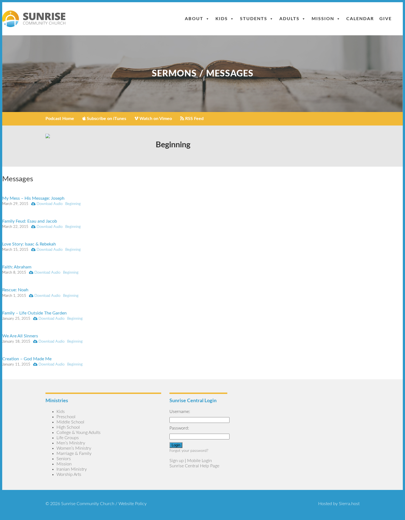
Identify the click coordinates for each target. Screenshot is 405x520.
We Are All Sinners (20, 336)
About (194, 19)
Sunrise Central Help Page (194, 466)
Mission (323, 19)
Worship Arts (68, 474)
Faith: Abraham (16, 267)
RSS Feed (194, 118)
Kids (221, 19)
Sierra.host (349, 504)
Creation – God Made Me (27, 359)
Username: (179, 411)
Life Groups (67, 438)
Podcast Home (59, 118)
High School (68, 427)
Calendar (360, 19)
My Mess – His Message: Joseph (33, 198)
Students (253, 19)
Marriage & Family (73, 453)
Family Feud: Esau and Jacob (29, 221)
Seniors (63, 459)
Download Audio (49, 204)
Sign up (176, 460)
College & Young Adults (78, 432)
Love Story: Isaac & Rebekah (29, 244)
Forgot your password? (188, 451)
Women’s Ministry (73, 448)
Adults (289, 19)
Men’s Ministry (70, 443)
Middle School (70, 422)
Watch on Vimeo (155, 118)
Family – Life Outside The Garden (34, 313)
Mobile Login (199, 460)
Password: (179, 428)
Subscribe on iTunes (106, 118)
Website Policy (132, 504)
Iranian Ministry (71, 469)
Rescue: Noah (15, 290)
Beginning (73, 204)
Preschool (65, 417)
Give (385, 19)
